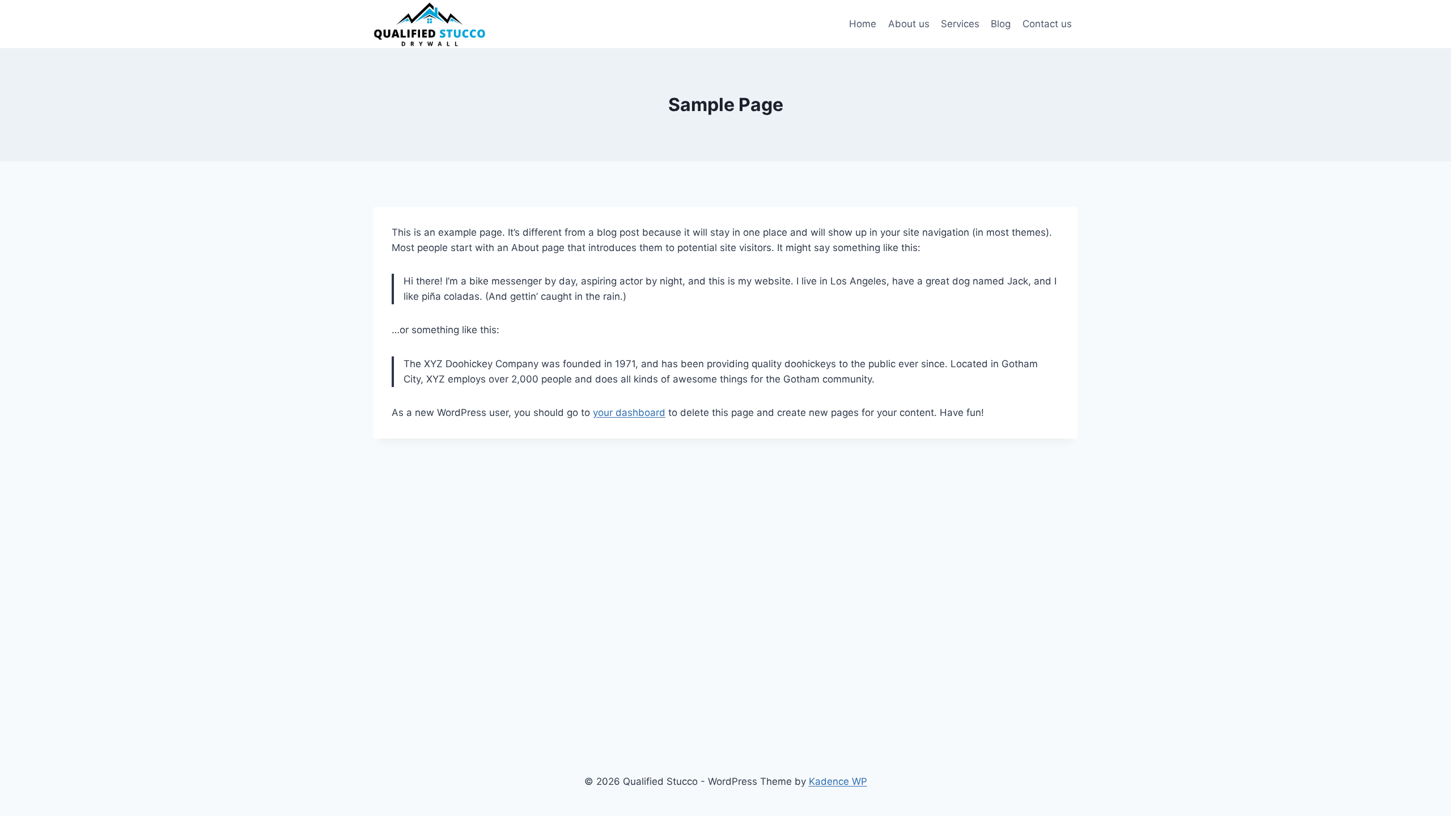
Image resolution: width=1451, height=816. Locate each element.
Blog (1001, 23)
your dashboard (629, 412)
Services (960, 23)
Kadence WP (838, 781)
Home (862, 23)
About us (909, 23)
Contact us (1047, 23)
